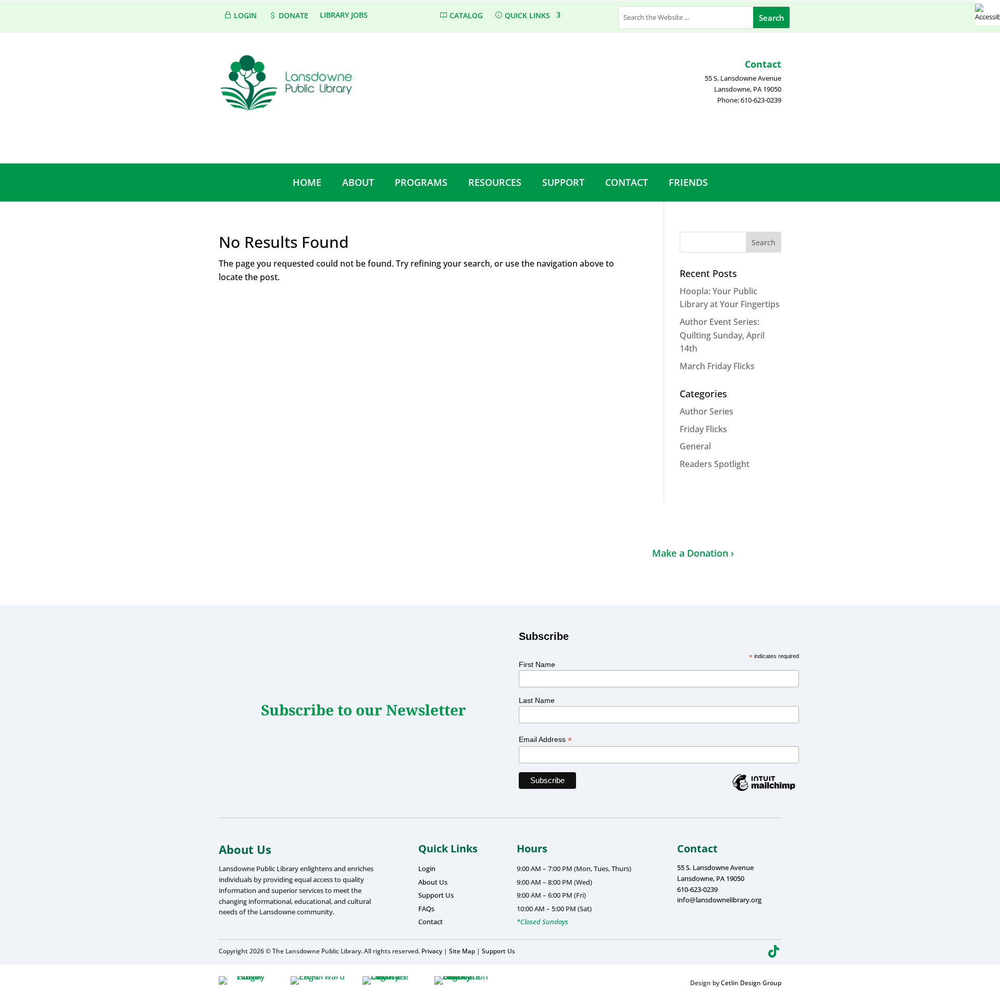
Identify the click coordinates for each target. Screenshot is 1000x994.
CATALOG (465, 15)
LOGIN (244, 15)
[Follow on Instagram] (698, 951)
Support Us (436, 895)
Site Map (462, 951)
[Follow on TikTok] (773, 951)
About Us (432, 882)
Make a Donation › (693, 553)
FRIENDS (688, 182)
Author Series (706, 411)
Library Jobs (344, 15)
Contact (430, 921)
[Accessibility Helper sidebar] (987, 12)
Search (764, 242)
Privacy (431, 951)
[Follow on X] (736, 951)
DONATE (292, 15)
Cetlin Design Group (751, 982)
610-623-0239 (697, 889)
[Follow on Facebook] (717, 951)
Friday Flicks (703, 429)
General (695, 446)
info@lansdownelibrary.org (719, 899)
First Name (537, 664)
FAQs (426, 908)
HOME (307, 182)
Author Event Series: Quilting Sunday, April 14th (722, 335)
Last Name (537, 700)
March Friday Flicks (717, 366)
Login (426, 868)
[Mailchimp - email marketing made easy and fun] (763, 790)
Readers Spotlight (714, 464)
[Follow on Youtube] (755, 951)
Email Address (545, 740)
